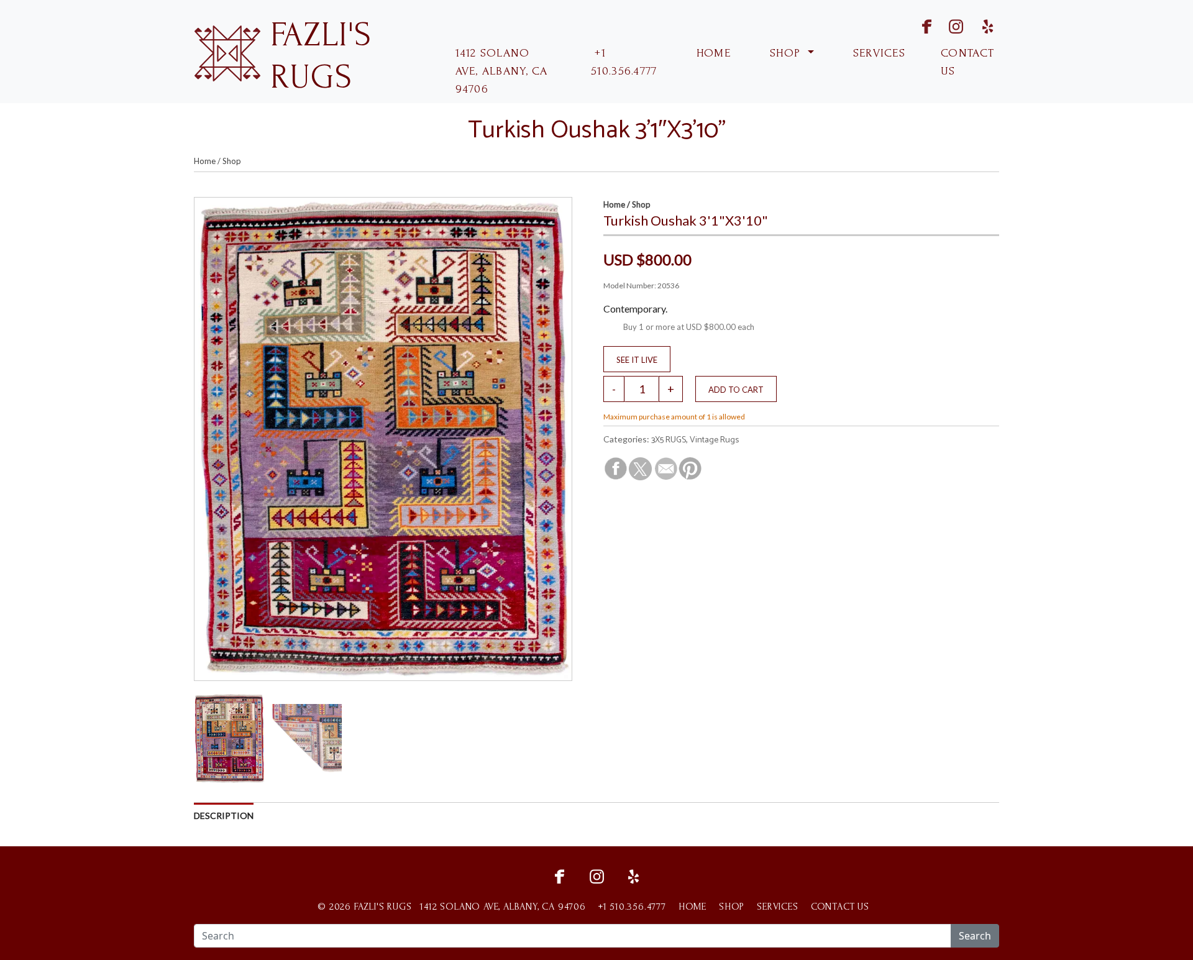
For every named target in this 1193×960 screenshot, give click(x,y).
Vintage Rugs (714, 440)
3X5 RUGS (668, 440)
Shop (231, 161)
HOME (712, 53)
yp (985, 25)
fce (559, 875)
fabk (916, 25)
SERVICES (877, 53)
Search (975, 936)
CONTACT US (967, 62)
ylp (633, 875)
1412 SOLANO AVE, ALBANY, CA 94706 (501, 71)
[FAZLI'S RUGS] (227, 51)
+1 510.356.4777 (624, 62)
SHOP (785, 53)
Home (205, 161)
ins (948, 25)
